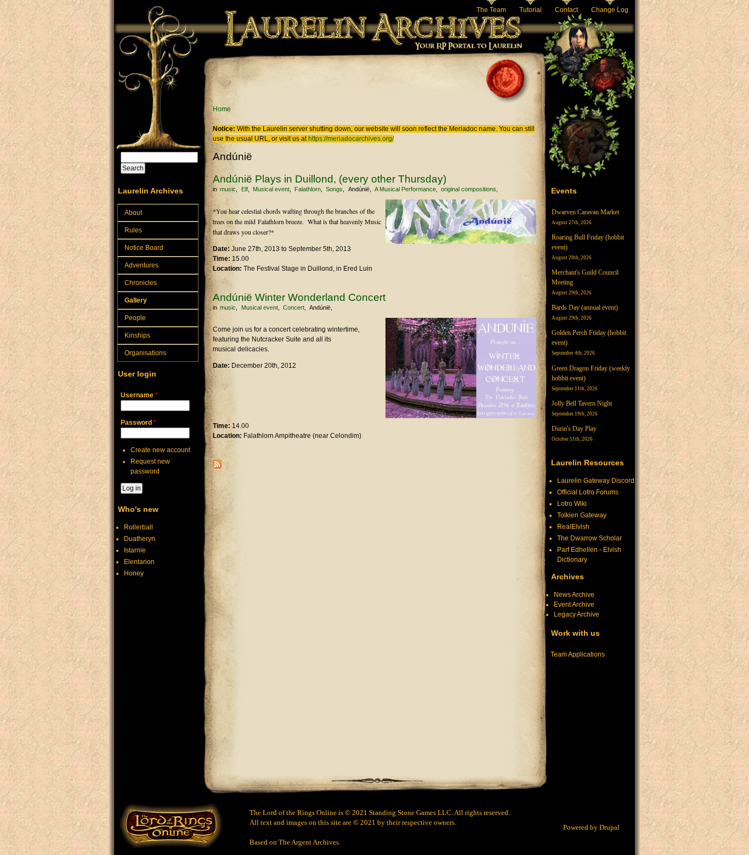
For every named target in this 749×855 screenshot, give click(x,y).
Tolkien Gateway (581, 515)
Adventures (141, 265)
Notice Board (143, 248)
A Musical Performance (405, 189)
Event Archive (574, 604)
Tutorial (530, 10)
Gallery (135, 300)
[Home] (158, 52)
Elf (244, 189)
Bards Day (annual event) (585, 307)
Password (138, 422)
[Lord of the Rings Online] (171, 846)
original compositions (468, 189)
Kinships (137, 335)
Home (222, 109)
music (228, 189)
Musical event (271, 189)
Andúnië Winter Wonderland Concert (299, 297)
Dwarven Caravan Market (585, 212)
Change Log (609, 10)
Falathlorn (307, 189)
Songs (334, 189)
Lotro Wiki (572, 504)
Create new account (160, 450)
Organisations (145, 353)
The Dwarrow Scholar (589, 538)
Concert (293, 307)
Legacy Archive (576, 614)
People (135, 318)
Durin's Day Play (574, 428)
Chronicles (140, 283)
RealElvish (573, 527)
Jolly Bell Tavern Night (582, 403)
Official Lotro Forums (588, 492)
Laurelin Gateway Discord (595, 481)
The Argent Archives (309, 842)
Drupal (609, 827)
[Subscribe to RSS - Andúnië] (217, 466)
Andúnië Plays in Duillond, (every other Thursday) (329, 179)
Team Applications (578, 654)
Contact (566, 10)
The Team (491, 10)
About (133, 212)
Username (139, 395)
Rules (133, 230)
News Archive (574, 594)
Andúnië (359, 189)
